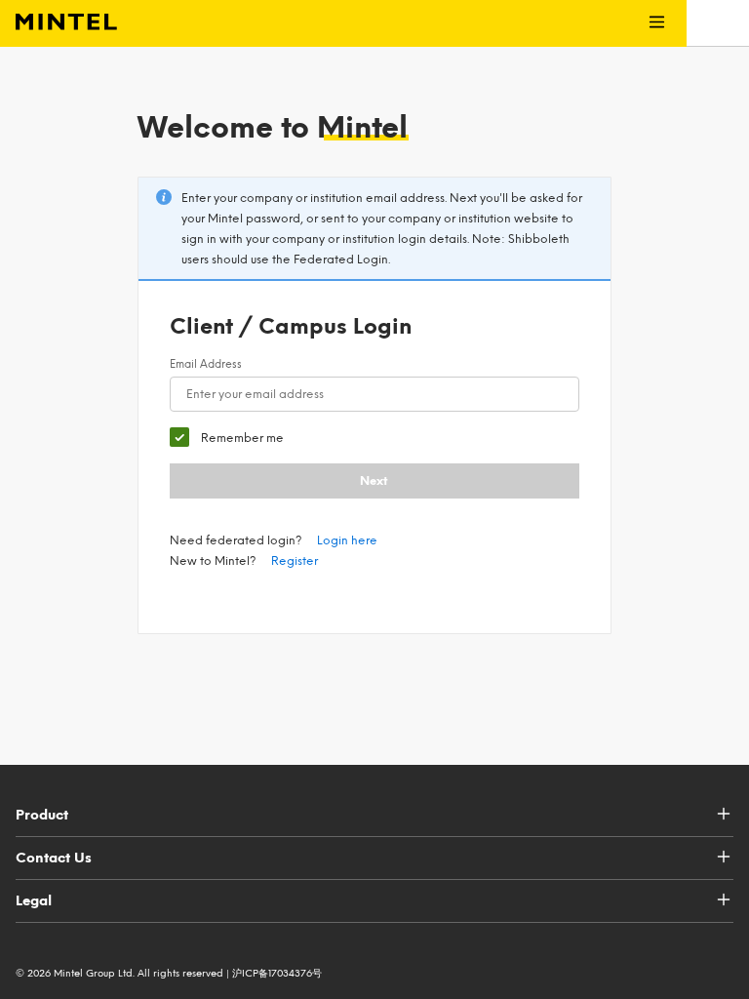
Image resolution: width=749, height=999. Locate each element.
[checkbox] (227, 437)
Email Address (206, 364)
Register (294, 561)
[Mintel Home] (58, 23)
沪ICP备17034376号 (277, 973)
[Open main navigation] (657, 23)
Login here (347, 540)
